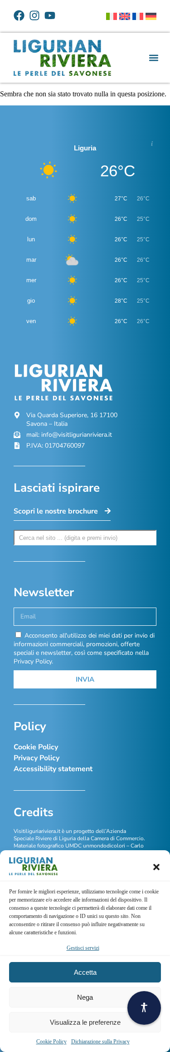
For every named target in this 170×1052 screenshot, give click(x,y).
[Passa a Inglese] (124, 16)
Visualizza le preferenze (85, 1022)
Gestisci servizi (83, 948)
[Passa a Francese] (137, 16)
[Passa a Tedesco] (151, 16)
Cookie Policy (51, 1041)
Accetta (85, 972)
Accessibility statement (53, 769)
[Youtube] (49, 15)
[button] (156, 867)
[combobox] (85, 537)
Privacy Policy (36, 758)
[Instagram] (34, 15)
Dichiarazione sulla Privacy (100, 1041)
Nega (85, 997)
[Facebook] (19, 15)
